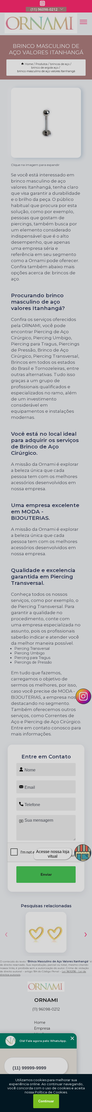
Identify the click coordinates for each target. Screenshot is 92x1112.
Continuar (46, 1101)
